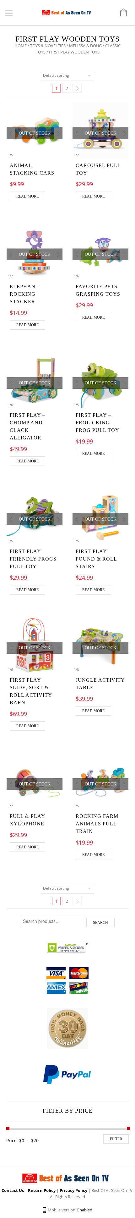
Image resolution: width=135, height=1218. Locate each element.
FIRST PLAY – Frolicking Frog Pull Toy (97, 422)
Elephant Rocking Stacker (24, 294)
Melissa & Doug (85, 45)
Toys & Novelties (48, 45)
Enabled (84, 1210)
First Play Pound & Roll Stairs (96, 559)
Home (20, 45)
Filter (116, 1139)
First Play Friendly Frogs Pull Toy (33, 559)
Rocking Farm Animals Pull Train (97, 823)
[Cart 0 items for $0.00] (120, 12)
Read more (27, 196)
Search (100, 922)
